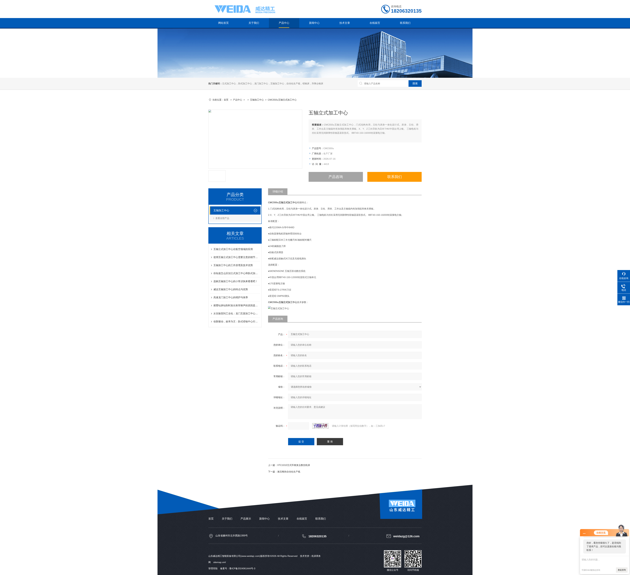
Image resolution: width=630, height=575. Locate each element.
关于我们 (254, 22)
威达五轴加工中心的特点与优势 (230, 289)
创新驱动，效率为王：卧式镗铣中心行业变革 (236, 321)
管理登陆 (213, 568)
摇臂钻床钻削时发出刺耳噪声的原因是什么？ (236, 305)
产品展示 (246, 518)
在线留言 (375, 22)
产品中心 (284, 22)
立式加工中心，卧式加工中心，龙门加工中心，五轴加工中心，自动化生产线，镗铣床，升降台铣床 (272, 83)
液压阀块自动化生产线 (288, 471)
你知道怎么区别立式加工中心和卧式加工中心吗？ (236, 273)
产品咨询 (335, 177)
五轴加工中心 (257, 99)
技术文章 (344, 22)
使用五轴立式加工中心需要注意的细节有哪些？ (236, 257)
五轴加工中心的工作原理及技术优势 (233, 265)
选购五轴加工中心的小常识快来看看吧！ (235, 281)
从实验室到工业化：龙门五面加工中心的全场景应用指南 (236, 313)
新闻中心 (314, 22)
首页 (226, 99)
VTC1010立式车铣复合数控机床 (293, 465)
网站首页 (223, 22)
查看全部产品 (222, 218)
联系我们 (405, 22)
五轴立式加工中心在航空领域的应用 (233, 249)
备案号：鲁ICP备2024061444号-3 (237, 568)
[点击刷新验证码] (320, 426)
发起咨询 (622, 570)
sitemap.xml (219, 562)
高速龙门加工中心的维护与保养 (230, 297)
